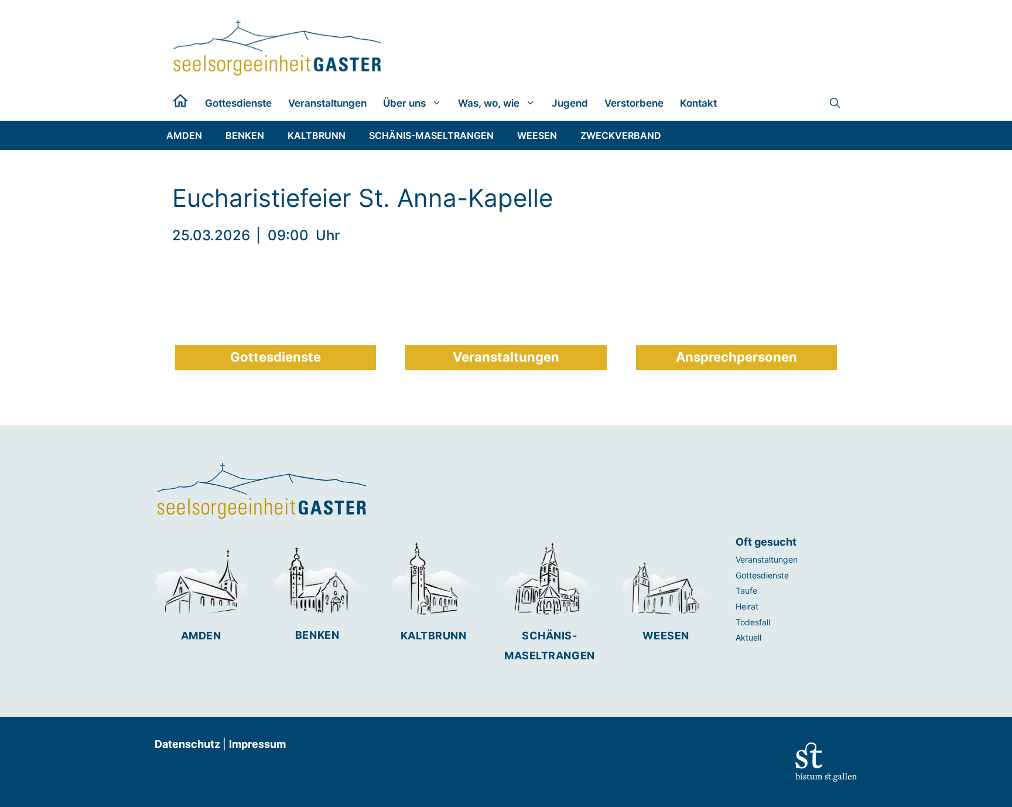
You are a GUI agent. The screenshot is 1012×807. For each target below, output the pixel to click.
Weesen (665, 635)
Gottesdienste (238, 103)
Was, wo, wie (488, 103)
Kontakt (698, 103)
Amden (201, 635)
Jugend (570, 103)
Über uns (404, 103)
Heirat (747, 606)
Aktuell (748, 637)
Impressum (257, 744)
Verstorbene (634, 103)
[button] (835, 103)
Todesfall (753, 622)
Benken (317, 635)
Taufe (746, 590)
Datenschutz (189, 744)
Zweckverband (620, 135)
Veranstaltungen (327, 103)
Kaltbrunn (434, 635)
